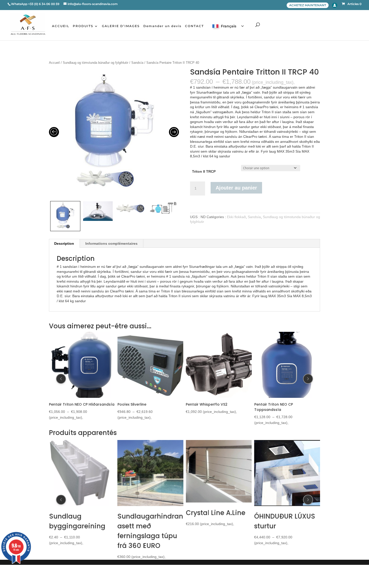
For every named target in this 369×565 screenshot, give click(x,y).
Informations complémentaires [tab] (111, 243)
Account (334, 5)
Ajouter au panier (236, 188)
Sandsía (137, 63)
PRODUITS (83, 26)
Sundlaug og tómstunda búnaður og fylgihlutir (95, 63)
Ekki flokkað (236, 217)
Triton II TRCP (204, 171)
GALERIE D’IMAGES (121, 26)
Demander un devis (162, 26)
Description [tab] (64, 243)
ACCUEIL (60, 26)
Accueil (54, 63)
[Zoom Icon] (114, 133)
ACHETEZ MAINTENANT (307, 5)
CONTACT (194, 26)
